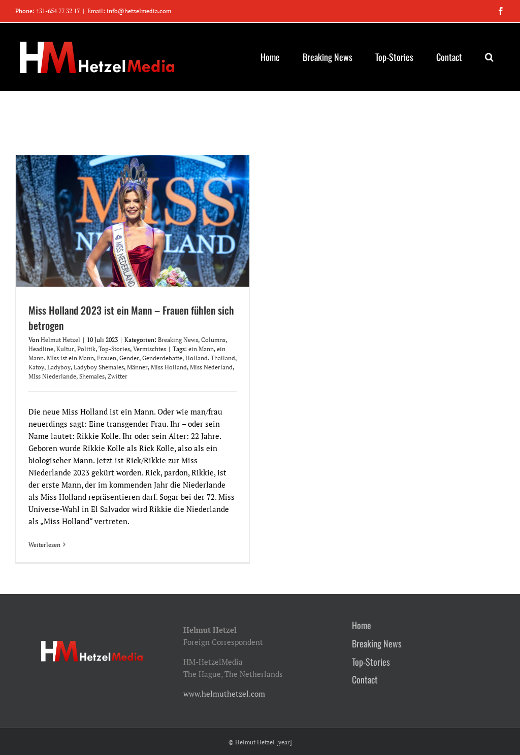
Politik (86, 349)
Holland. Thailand (210, 358)
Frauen (106, 358)
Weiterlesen (44, 544)
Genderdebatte (162, 358)
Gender (129, 358)
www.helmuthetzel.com (224, 694)
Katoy (36, 367)
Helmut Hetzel (60, 340)
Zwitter (117, 376)
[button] (489, 57)
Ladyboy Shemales (99, 367)
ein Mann (201, 349)
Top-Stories (114, 349)
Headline (40, 349)
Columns (213, 340)
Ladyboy (59, 367)
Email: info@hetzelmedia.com (129, 11)
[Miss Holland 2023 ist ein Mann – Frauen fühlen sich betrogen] (132, 221)
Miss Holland (169, 367)
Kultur (65, 349)
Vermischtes (149, 349)
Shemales (92, 376)
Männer (137, 367)
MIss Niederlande (52, 376)
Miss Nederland (211, 367)
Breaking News (178, 340)
